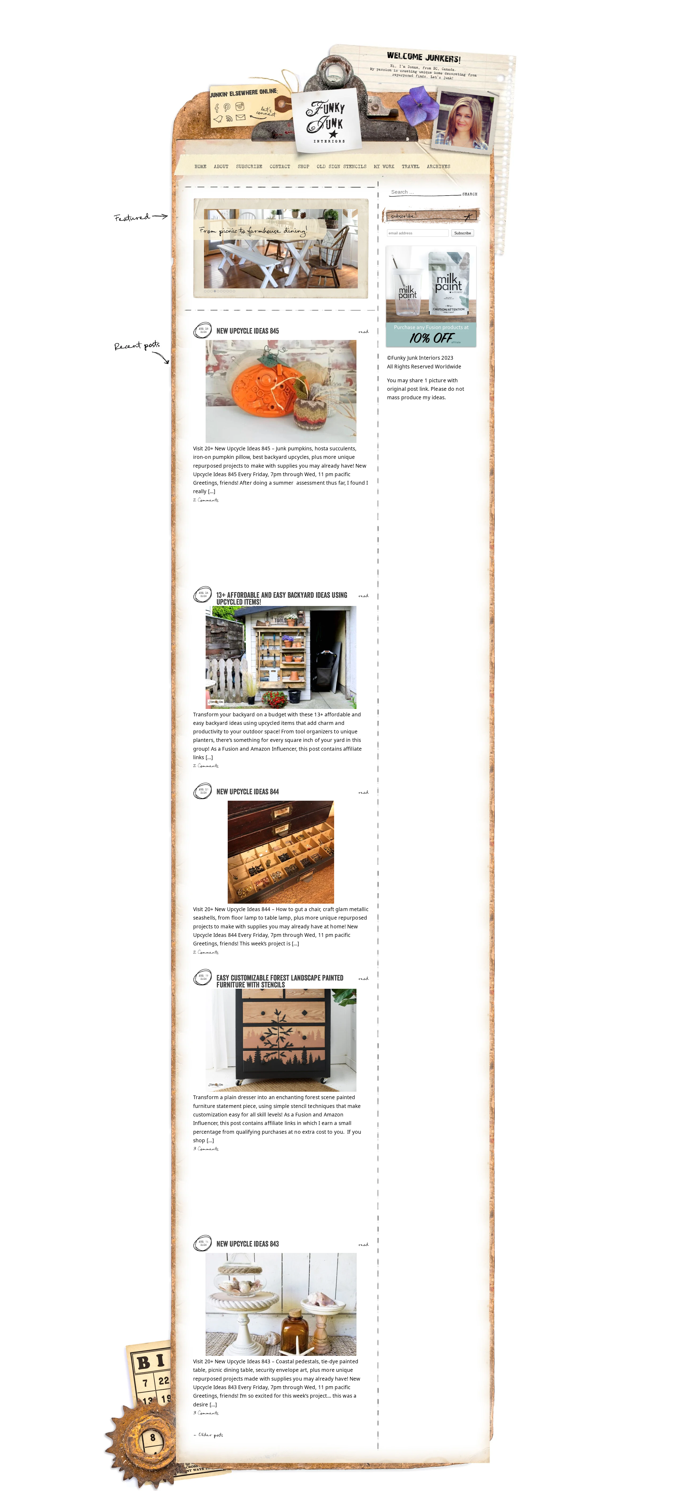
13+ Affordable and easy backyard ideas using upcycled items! (282, 599)
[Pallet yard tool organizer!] (281, 248)
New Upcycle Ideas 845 (248, 331)
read (363, 332)
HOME (200, 166)
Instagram (239, 106)
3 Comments (205, 1149)
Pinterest (227, 106)
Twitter (218, 122)
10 (234, 291)
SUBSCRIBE (249, 166)
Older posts (208, 1435)
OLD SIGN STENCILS (341, 166)
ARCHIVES (438, 166)
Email (240, 122)
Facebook (216, 106)
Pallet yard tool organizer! (244, 231)
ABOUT (221, 166)
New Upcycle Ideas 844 (248, 792)
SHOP (303, 166)
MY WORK (384, 166)
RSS (229, 122)
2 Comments (205, 500)
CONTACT (279, 166)
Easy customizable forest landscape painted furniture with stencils (280, 981)
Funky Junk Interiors (325, 118)
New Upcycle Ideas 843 (248, 1244)
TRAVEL (410, 166)
